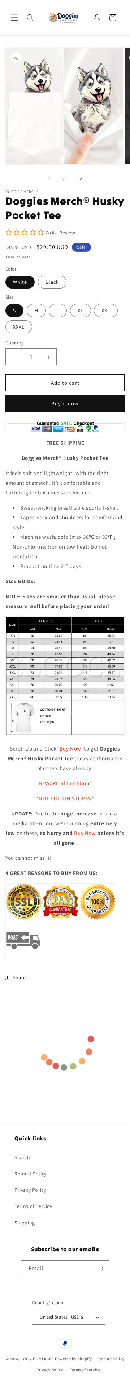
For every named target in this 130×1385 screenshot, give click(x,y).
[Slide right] (81, 178)
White (20, 282)
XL (80, 310)
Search (22, 1157)
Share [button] (19, 977)
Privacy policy (49, 1369)
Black (52, 282)
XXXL (19, 327)
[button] (14, 18)
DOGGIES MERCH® (37, 1358)
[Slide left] (49, 178)
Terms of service (85, 1369)
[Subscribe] (101, 1268)
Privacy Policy (30, 1190)
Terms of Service (33, 1206)
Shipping (24, 1222)
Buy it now (65, 403)
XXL (105, 310)
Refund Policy (30, 1173)
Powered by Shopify (73, 1358)
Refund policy (111, 1358)
